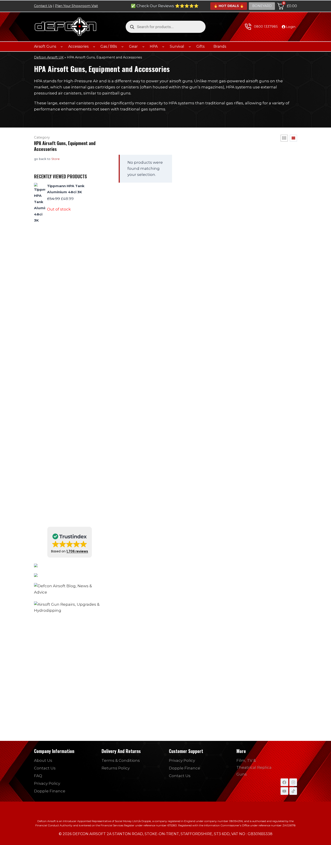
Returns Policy (116, 768)
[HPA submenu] (163, 46)
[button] (69, 542)
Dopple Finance (49, 791)
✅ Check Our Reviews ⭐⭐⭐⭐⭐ (165, 6)
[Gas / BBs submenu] (122, 46)
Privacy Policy (47, 783)
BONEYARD (262, 6)
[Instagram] (293, 782)
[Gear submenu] (143, 46)
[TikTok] (293, 791)
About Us (43, 760)
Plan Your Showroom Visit (76, 6)
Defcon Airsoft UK (48, 57)
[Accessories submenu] (94, 46)
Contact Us (43, 6)
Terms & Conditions (121, 760)
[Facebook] (284, 782)
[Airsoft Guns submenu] (62, 46)
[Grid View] (284, 138)
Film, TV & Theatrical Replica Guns (254, 767)
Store (55, 159)
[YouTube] (284, 791)
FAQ (38, 775)
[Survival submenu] (190, 46)
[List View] (293, 138)
